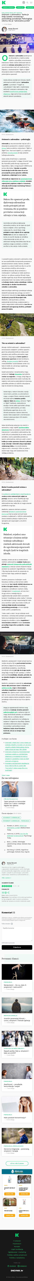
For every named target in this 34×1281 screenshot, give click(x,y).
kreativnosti (16, 591)
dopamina (18, 374)
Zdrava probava (8, 7)
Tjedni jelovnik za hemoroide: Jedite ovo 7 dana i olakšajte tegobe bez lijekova (15, 803)
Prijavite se (17, 947)
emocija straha (13, 153)
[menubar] (23, 2)
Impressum (17, 1244)
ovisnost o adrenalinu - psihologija (16, 821)
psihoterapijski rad (10, 712)
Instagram (23, 1266)
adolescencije (7, 688)
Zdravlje (20, 7)
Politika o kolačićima (17, 1258)
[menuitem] (23, 2)
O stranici (17, 1241)
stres (18, 401)
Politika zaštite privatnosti (17, 1255)
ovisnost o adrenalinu (12, 817)
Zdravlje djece (18, 1146)
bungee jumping (12, 361)
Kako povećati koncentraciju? (15, 1118)
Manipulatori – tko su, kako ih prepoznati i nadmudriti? (15, 986)
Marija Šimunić (12, 863)
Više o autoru (6, 877)
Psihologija (8, 982)
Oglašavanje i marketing (17, 1252)
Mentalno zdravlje (10, 1015)
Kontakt (17, 1246)
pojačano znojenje (18, 181)
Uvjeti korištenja (17, 1249)
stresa (4, 148)
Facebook (12, 1266)
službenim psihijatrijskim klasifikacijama (17, 494)
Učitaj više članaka (17, 1163)
